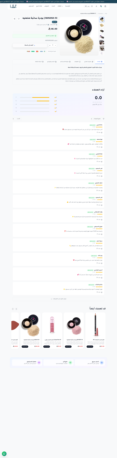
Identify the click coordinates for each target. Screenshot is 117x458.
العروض (46, 6)
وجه (106, 13)
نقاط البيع (39, 6)
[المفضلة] (92, 6)
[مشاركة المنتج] (14, 19)
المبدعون (31, 6)
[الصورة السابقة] (96, 36)
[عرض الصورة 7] (101, 54)
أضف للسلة (90, 346)
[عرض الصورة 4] (101, 36)
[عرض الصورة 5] (101, 42)
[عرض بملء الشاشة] (62, 19)
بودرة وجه (100, 13)
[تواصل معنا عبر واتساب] (4, 453)
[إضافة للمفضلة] (19, 19)
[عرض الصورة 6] (101, 48)
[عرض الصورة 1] (101, 19)
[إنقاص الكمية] (55, 45)
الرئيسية (67, 6)
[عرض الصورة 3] (101, 31)
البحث (53, 6)
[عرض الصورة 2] (101, 25)
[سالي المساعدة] (100, 6)
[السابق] (16, 309)
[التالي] (12, 309)
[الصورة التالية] (61, 36)
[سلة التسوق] (105, 6)
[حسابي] (96, 6)
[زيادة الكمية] (49, 45)
